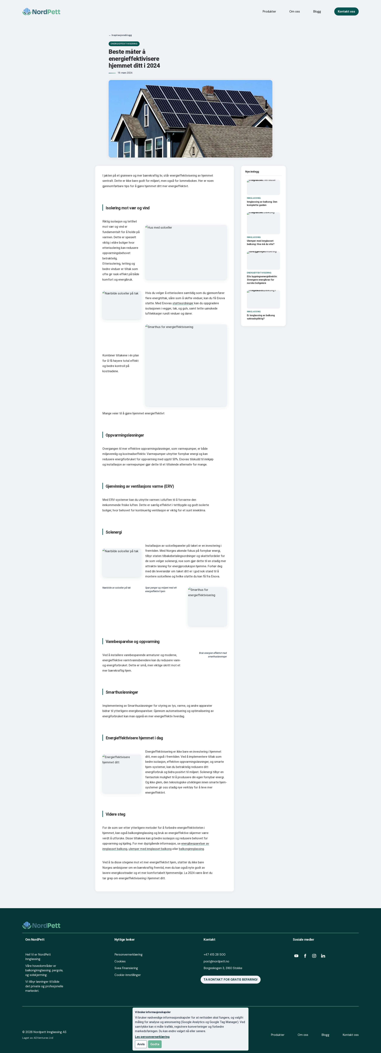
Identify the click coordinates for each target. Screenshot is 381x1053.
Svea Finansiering (126, 968)
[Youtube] (296, 955)
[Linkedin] (323, 955)
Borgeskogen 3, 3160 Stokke (223, 968)
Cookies (120, 961)
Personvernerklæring (128, 954)
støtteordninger (182, 303)
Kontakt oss (346, 11)
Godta (154, 1044)
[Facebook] (305, 955)
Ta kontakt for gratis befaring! (231, 979)
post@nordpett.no (216, 961)
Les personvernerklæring (152, 1037)
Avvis (141, 1044)
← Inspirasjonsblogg (120, 35)
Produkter (269, 11)
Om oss (294, 11)
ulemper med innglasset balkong (150, 849)
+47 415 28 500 (214, 954)
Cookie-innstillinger (127, 975)
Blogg (317, 11)
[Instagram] (314, 955)
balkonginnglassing (191, 849)
